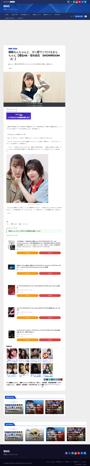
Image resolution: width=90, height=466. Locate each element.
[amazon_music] (18, 115)
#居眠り (44, 64)
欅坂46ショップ (37, 14)
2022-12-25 (50, 411)
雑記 (28, 430)
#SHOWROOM (20, 64)
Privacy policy (9, 18)
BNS (7, 6)
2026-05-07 (10, 411)
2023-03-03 (30, 411)
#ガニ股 (33, 64)
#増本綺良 (38, 64)
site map (57, 14)
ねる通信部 (70, 430)
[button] (73, 16)
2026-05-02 (31, 438)
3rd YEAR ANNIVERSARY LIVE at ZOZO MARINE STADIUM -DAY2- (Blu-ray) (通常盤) (38, 286)
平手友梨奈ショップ (25, 14)
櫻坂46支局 (15, 48)
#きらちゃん (28, 64)
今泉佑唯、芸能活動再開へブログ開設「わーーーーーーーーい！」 (51, 383)
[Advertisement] (45, 30)
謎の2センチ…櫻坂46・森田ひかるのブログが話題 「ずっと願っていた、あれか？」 (34, 409)
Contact (20, 18)
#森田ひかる (49, 64)
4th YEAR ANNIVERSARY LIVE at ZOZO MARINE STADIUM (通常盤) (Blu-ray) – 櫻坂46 (38, 309)
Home (6, 14)
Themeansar (29, 463)
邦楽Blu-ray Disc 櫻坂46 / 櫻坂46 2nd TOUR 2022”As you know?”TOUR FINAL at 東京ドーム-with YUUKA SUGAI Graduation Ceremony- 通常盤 (39, 266)
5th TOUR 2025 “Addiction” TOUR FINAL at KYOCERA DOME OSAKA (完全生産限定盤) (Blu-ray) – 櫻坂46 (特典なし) (38, 331)
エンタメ (10, 48)
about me (15, 14)
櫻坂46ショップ (47, 14)
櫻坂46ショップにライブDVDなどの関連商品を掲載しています (24, 231)
